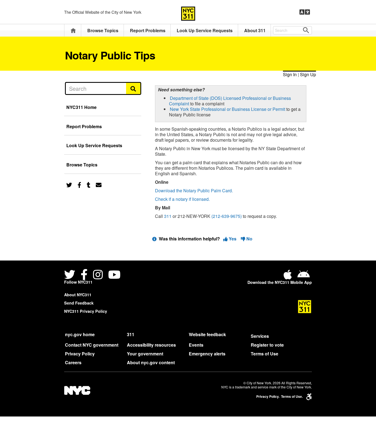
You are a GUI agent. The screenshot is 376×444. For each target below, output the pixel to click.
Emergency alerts (207, 353)
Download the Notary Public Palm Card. (194, 190)
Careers (73, 362)
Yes (233, 238)
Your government (145, 353)
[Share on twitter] (69, 184)
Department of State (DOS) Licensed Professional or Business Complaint (230, 101)
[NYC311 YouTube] (114, 275)
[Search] (133, 88)
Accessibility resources (151, 345)
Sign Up (308, 74)
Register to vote (267, 345)
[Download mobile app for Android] (303, 276)
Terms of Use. (292, 396)
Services (260, 336)
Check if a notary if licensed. (182, 199)
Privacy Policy (80, 353)
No (248, 238)
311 (167, 216)
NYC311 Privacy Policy (85, 311)
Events (196, 345)
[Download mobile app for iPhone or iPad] (289, 276)
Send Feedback (79, 303)
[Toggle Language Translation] (305, 12)
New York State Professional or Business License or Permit (227, 109)
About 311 (255, 30)
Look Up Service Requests (205, 30)
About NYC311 (77, 294)
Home (73, 30)
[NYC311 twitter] (70, 275)
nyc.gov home (80, 334)
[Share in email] (99, 184)
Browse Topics (102, 30)
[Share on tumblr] (88, 184)
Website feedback (207, 334)
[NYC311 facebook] (84, 275)
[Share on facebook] (79, 184)
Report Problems (147, 30)
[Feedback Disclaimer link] (154, 238)
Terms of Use (264, 353)
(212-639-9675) (226, 216)
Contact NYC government (91, 345)
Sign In (290, 74)
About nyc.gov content (151, 362)
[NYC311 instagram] (98, 275)
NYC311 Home (81, 107)
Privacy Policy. (267, 396)
